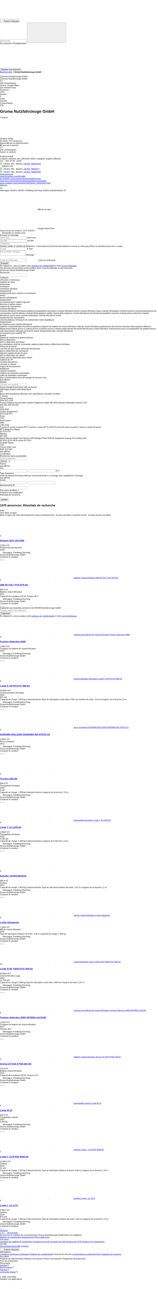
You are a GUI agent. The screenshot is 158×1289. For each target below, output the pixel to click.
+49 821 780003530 (32, 172)
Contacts (25, 1246)
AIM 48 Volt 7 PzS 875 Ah (14, 585)
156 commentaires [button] (8, 83)
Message (30, 255)
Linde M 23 (6, 1110)
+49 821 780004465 (32, 164)
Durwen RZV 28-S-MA (12, 540)
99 (8, 1233)
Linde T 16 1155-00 (10, 827)
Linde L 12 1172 (9, 1205)
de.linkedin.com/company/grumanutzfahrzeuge (20, 179)
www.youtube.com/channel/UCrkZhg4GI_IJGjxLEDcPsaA (25, 183)
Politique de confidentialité (41, 1254)
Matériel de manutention (11, 1237)
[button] (79, 56)
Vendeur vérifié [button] (7, 139)
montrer (4, 500)
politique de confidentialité (42, 266)
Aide (18, 1246)
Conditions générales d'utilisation (14, 1254)
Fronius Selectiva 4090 (13, 641)
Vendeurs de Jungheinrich (93, 1242)
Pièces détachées (41, 1237)
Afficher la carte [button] (44, 209)
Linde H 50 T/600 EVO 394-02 (16, 968)
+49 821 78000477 (31, 169)
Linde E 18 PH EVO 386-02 (15, 686)
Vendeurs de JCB (74, 1242)
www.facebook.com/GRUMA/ (12, 176)
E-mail (30, 249)
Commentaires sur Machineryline (86, 1254)
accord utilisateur (69, 266)
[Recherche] (46, 32)
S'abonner (5, 613)
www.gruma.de (6, 174)
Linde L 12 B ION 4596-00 (14, 1156)
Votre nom (31, 238)
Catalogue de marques (111, 1254)
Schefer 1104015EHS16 (13, 876)
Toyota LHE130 (8, 778)
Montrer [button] (19, 164)
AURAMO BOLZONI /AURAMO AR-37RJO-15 (25, 734)
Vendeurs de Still (58, 1242)
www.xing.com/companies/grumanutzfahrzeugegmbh (23, 181)
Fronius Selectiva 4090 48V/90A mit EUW (23, 1017)
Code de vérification (47, 260)
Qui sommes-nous (8, 1246)
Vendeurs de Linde (41, 1242)
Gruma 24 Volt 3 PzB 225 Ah (15, 1064)
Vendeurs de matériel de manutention (16, 1242)
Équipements (28, 1237)
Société (30, 241)
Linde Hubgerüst (9, 922)
